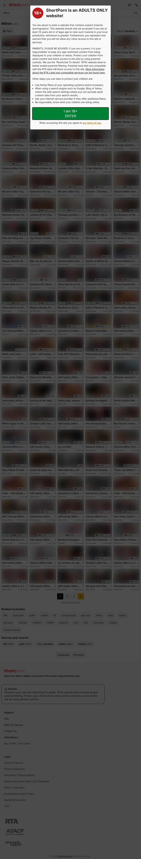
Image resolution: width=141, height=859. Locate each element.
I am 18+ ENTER (70, 113)
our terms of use (92, 122)
